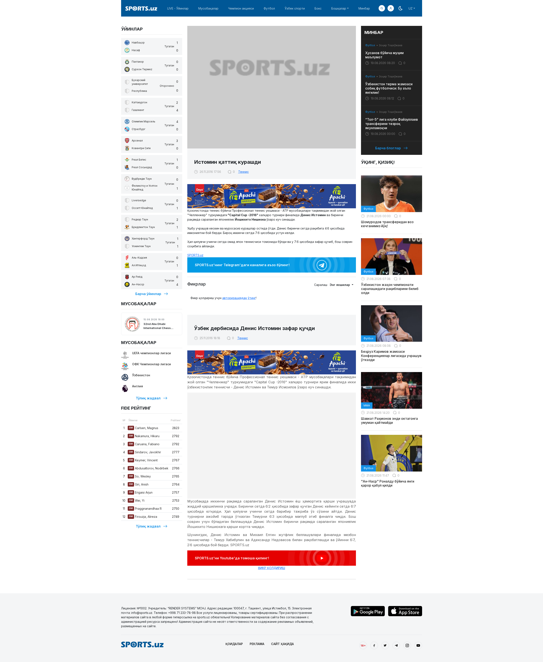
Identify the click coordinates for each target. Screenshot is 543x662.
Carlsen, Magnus (143, 428)
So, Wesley (140, 476)
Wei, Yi (136, 500)
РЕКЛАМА (257, 644)
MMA (367, 405)
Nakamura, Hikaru (144, 436)
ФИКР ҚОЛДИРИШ (271, 568)
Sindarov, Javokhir (145, 452)
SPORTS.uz (195, 255)
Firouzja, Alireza (143, 516)
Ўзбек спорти (295, 8)
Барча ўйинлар (148, 294)
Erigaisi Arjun (141, 492)
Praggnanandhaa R (145, 508)
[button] (391, 8)
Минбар (364, 8)
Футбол (269, 8)
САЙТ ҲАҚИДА (282, 644)
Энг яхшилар (340, 285)
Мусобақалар (208, 8)
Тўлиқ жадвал (148, 398)
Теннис (243, 172)
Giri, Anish (138, 484)
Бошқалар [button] (338, 8)
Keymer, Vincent (143, 460)
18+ (363, 645)
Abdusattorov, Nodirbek (148, 468)
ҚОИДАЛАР (234, 644)
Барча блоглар (388, 148)
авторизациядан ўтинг (239, 298)
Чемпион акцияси (241, 8)
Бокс (318, 8)
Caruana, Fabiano (144, 444)
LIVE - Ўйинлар (178, 8)
